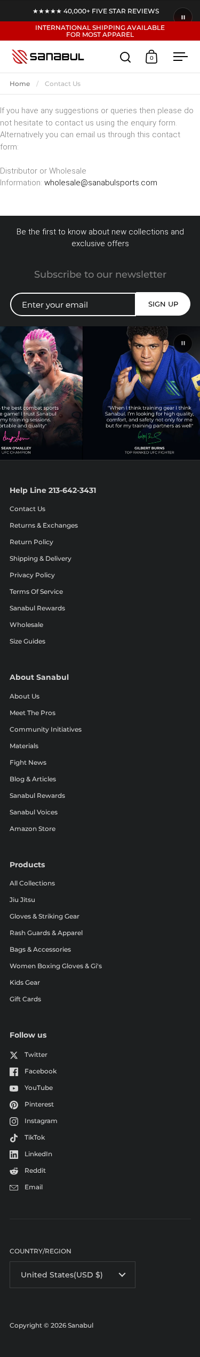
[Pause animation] (183, 17)
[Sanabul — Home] (48, 57)
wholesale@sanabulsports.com (100, 182)
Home (20, 84)
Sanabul (80, 1325)
